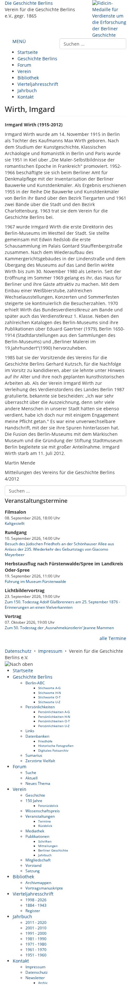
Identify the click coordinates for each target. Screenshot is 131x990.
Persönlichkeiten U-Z (54, 726)
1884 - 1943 (35, 905)
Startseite (27, 52)
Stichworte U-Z (49, 702)
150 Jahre (33, 800)
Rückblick (45, 825)
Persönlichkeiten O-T (54, 721)
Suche (30, 772)
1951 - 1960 (35, 954)
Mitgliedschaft (38, 859)
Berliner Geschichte (53, 850)
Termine (44, 821)
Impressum (50, 651)
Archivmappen (38, 882)
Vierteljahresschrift (37, 84)
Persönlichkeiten (40, 706)
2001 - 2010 (35, 927)
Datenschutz (18, 651)
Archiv (42, 982)
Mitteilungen (48, 846)
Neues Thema (37, 783)
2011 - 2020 (35, 922)
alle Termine (112, 638)
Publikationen (37, 836)
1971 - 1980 (35, 944)
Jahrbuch (27, 90)
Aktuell (31, 777)
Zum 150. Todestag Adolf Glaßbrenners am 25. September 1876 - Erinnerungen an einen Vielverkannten (62, 604)
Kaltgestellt (14, 523)
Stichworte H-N (49, 692)
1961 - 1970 (35, 949)
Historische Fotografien (55, 745)
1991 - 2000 (35, 933)
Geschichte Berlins (37, 59)
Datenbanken (37, 736)
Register (32, 910)
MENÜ (18, 41)
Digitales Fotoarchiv (53, 750)
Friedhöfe (45, 741)
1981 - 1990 (35, 938)
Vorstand (33, 865)
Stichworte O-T (49, 697)
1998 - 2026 (35, 899)
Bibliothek (28, 78)
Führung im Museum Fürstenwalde (35, 581)
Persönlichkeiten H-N (54, 716)
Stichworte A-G (49, 688)
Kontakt (25, 97)
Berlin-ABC (35, 682)
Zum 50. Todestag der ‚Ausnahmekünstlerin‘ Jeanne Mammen (59, 627)
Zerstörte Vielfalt (40, 760)
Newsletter (35, 977)
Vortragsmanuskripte (44, 887)
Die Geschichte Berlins (29, 3)
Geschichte (35, 795)
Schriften (45, 841)
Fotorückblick (48, 805)
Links (29, 730)
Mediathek (34, 830)
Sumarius (33, 755)
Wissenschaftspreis (42, 810)
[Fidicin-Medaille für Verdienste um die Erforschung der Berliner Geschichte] (109, 19)
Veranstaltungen (40, 816)
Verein (24, 71)
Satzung (32, 870)
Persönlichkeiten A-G (54, 712)
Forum (24, 65)
